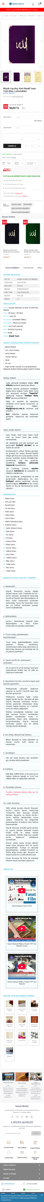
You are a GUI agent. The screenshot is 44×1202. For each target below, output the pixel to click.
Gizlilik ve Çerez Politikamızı (28, 1198)
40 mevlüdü (28, 204)
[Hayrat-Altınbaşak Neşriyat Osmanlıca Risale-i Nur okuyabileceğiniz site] (34, 1022)
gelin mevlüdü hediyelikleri (20, 208)
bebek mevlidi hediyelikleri (20, 212)
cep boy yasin (16, 204)
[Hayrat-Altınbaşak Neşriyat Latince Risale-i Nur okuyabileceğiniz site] (9, 1038)
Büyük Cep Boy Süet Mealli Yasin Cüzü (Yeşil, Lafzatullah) (32, 251)
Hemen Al (12, 146)
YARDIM (7, 1189)
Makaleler (9, 1056)
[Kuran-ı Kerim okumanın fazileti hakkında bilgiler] (9, 1006)
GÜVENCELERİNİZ (31, 1184)
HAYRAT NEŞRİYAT (9, 93)
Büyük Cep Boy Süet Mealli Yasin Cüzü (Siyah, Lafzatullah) (11, 251)
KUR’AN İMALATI (9, 1184)
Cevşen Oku (22, 1040)
